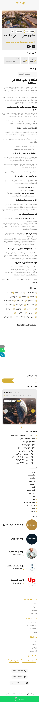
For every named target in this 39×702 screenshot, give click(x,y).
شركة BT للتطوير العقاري (13, 524)
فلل (12, 31)
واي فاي (6, 317)
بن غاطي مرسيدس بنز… (12, 392)
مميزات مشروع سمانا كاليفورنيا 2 (25, 463)
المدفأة (24, 297)
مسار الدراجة (31, 313)
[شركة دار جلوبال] (31, 539)
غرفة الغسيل (30, 309)
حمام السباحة (30, 305)
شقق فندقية (31, 490)
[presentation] (6, 411)
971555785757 (17, 569)
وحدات (33, 511)
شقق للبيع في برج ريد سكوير (26, 447)
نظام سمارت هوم (18, 317)
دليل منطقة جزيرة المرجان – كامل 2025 (23, 435)
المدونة (35, 606)
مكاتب (33, 508)
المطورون (34, 610)
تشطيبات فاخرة (8, 301)
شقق (33, 487)
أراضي (33, 472)
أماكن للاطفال (30, 292)
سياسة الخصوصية (32, 625)
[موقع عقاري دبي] (19, 3)
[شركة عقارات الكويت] (31, 567)
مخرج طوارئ (19, 309)
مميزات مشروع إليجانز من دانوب (25, 453)
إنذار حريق (9, 292)
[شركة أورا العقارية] (31, 553)
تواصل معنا (34, 613)
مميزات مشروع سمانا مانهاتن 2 (25, 460)
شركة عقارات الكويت (15, 566)
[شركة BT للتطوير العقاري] (31, 524)
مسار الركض (20, 313)
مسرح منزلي (10, 313)
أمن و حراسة (18, 292)
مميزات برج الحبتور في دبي (27, 450)
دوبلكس (32, 484)
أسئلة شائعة (33, 629)
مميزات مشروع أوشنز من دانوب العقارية (23, 457)
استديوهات (31, 475)
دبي (16, 149)
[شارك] (29, 46)
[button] (19, 7)
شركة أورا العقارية (16, 551)
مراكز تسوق (9, 309)
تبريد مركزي (31, 301)
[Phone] (2, 354)
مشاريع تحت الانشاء (29, 31)
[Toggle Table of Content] (33, 74)
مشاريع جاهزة (14, 660)
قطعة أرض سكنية (29, 502)
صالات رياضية (8, 305)
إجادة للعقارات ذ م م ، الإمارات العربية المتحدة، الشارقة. (19, 395)
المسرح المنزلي (14, 297)
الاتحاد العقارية (17, 580)
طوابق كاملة (31, 493)
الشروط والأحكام (32, 622)
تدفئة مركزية (20, 301)
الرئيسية (35, 603)
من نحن (35, 632)
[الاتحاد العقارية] (31, 581)
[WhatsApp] (2, 350)
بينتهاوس (32, 478)
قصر (34, 499)
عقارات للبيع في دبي (30, 279)
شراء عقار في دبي (17, 279)
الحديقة (32, 297)
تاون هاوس (19, 31)
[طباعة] (33, 46)
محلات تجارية (31, 505)
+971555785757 (17, 555)
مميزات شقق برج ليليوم (27, 438)
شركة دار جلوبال (17, 538)
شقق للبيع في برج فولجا (27, 444)
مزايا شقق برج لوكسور (28, 441)
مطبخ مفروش (30, 317)
